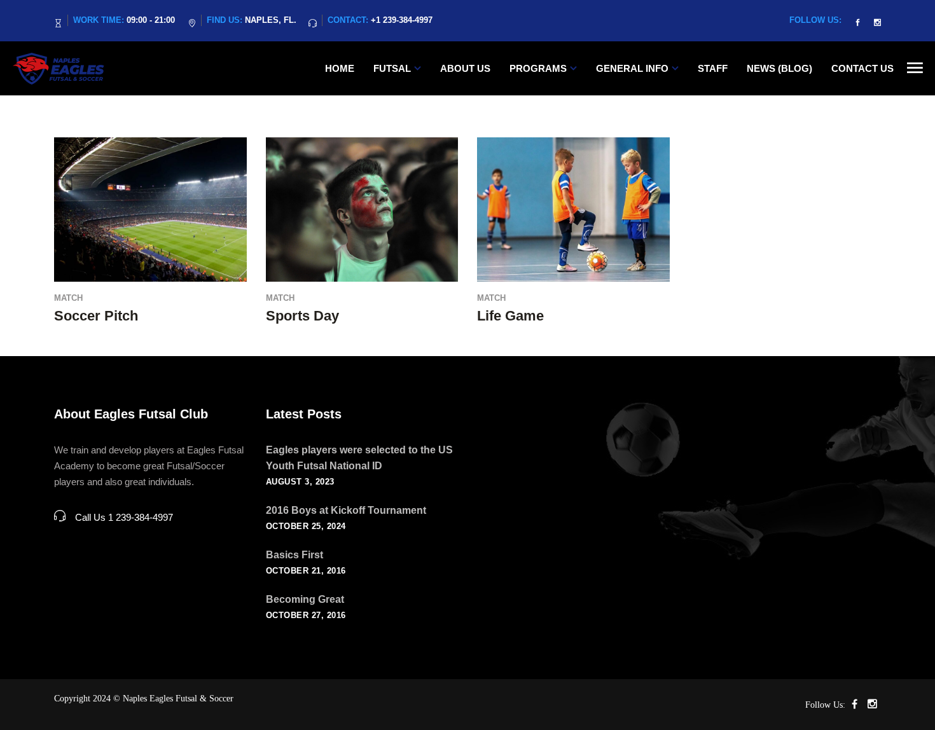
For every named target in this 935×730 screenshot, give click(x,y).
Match (68, 298)
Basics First (294, 554)
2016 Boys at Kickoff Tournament (346, 510)
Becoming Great (305, 599)
